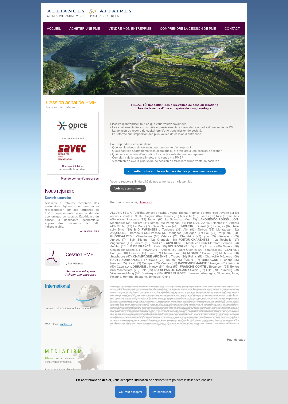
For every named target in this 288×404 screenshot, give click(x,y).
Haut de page (236, 339)
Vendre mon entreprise (130, 28)
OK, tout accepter (130, 391)
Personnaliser (162, 391)
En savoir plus (91, 231)
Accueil (54, 28)
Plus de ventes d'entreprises (80, 178)
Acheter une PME (84, 28)
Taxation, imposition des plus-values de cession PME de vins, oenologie (89, 11)
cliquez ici (145, 202)
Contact (232, 28)
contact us (66, 324)
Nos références (75, 263)
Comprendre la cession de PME (188, 28)
